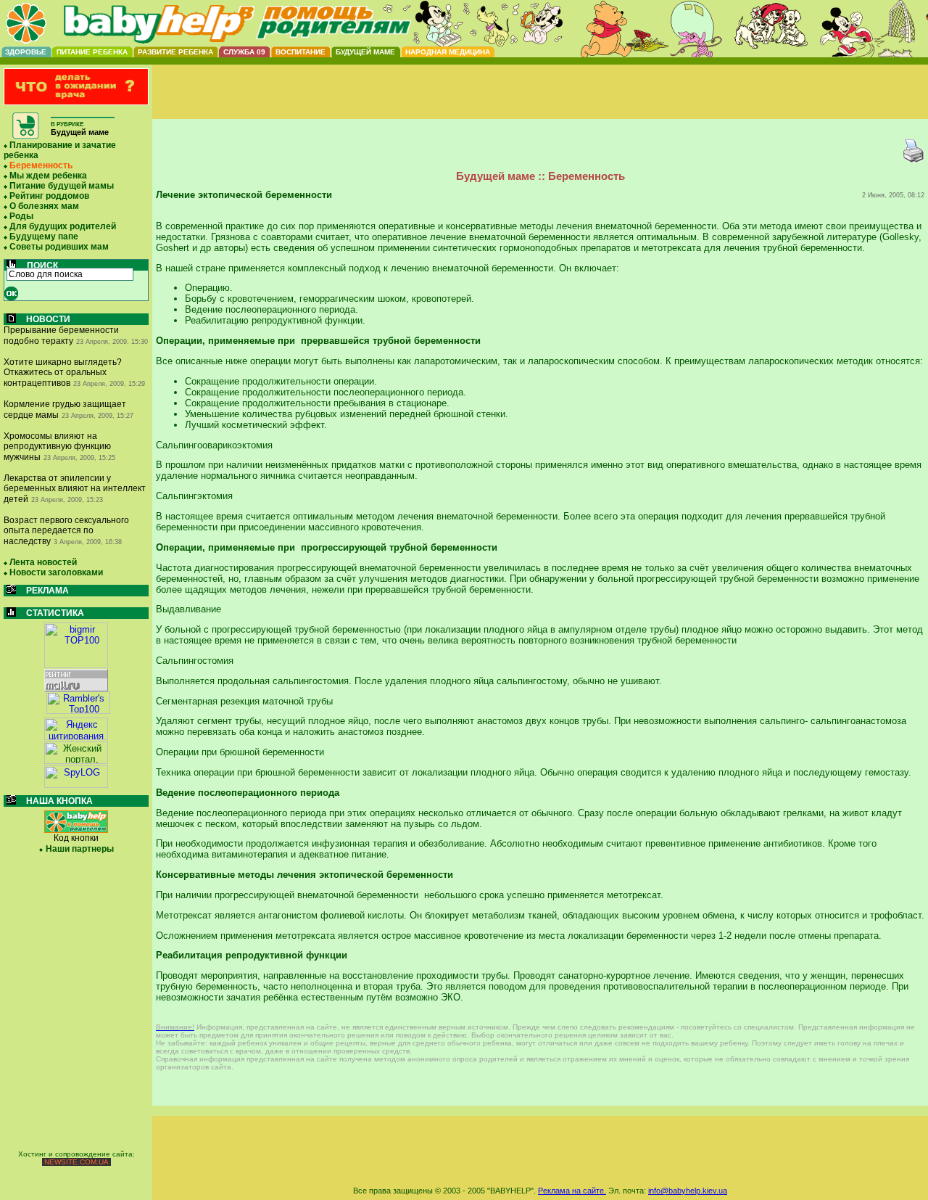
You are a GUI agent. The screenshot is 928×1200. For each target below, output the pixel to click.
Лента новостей (43, 562)
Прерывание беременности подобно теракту (61, 335)
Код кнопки (76, 838)
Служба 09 (244, 52)
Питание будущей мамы (61, 186)
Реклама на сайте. (572, 1190)
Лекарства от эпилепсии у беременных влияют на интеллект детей (75, 488)
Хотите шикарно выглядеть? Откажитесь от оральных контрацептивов (63, 372)
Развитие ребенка (175, 52)
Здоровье (25, 52)
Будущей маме (365, 52)
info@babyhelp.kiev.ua (687, 1190)
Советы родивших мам (59, 247)
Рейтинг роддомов (49, 196)
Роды (21, 216)
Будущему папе (43, 236)
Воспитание (301, 52)
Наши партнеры (80, 849)
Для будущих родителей (62, 226)
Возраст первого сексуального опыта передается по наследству (66, 530)
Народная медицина (447, 52)
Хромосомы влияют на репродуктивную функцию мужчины (57, 446)
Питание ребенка (92, 52)
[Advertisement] (540, 103)
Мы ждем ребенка (48, 175)
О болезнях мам (44, 206)
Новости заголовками (56, 572)
